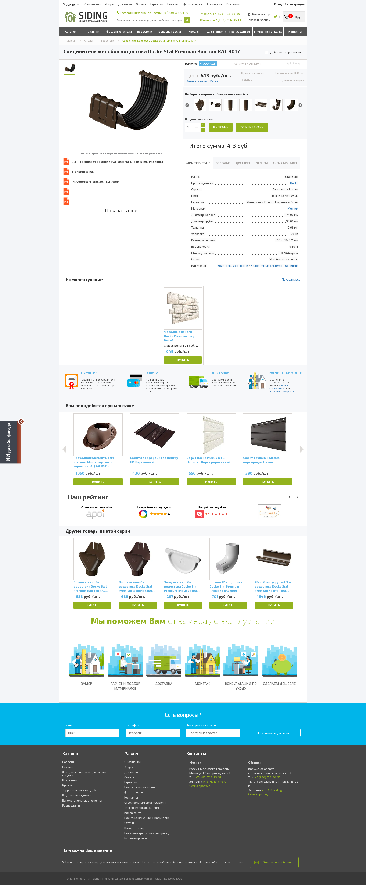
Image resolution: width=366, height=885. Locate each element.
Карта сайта (132, 812)
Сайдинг (93, 31)
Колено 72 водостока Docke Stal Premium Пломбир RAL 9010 (225, 586)
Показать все (291, 279)
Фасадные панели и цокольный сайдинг (84, 773)
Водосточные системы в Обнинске (274, 265)
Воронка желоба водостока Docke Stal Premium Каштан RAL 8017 (90, 586)
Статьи (129, 823)
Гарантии (156, 4)
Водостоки (144, 31)
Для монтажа (216, 31)
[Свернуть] (21, 421)
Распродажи (71, 805)
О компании (92, 4)
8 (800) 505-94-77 (176, 12)
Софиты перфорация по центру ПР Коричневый (154, 460)
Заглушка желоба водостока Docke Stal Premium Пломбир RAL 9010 (181, 586)
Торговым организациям (141, 807)
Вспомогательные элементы (82, 800)
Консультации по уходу (241, 685)
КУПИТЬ (183, 360)
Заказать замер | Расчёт (203, 81)
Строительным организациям (145, 802)
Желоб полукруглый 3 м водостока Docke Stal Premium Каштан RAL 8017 (273, 586)
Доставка (125, 4)
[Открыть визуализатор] (10, 442)
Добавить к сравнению (286, 52)
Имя (68, 725)
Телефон (132, 725)
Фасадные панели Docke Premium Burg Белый (179, 336)
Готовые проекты (136, 838)
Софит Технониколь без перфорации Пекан (261, 460)
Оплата (141, 4)
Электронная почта (201, 725)
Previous (187, 105)
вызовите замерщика (282, 391)
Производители (240, 31)
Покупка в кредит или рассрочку (146, 833)
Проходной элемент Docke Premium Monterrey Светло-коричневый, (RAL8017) (94, 462)
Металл (293, 208)
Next (300, 105)
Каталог (70, 31)
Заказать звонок (258, 20)
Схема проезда (200, 786)
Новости (68, 762)
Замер (86, 683)
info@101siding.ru (214, 781)
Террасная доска (169, 31)
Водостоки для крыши (233, 265)
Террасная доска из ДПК (79, 790)
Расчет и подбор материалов (125, 685)
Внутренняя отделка (268, 31)
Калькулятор (261, 14)
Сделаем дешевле (279, 683)
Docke (294, 183)
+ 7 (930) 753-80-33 (227, 20)
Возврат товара (135, 828)
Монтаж (202, 683)
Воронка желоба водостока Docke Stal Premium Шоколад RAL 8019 (136, 586)
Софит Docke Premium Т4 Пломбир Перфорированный (209, 460)
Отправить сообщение (278, 862)
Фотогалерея (192, 4)
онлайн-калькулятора (280, 387)
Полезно (173, 4)
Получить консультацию (273, 733)
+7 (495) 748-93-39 (226, 13)
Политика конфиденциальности (146, 818)
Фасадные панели (119, 31)
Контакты (233, 4)
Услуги (109, 4)
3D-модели (214, 4)
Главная (71, 40)
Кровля (194, 31)
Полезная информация (140, 787)
